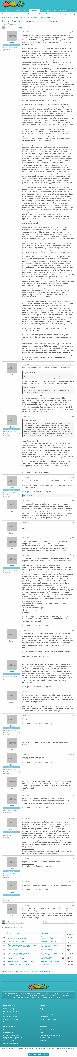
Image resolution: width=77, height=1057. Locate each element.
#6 (73, 522)
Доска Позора (46, 950)
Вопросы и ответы (9, 1014)
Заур (5, 24)
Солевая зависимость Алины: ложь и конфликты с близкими (22, 937)
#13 (72, 739)
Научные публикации (47, 1014)
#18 (72, 858)
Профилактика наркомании (12, 1038)
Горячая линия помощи (48, 1022)
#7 (73, 538)
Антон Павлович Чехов (50, 961)
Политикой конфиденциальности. (38, 1050)
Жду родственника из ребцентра (49, 945)
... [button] (11, 28)
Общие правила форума (11, 1011)
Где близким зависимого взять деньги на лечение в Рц (20, 954)
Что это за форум (9, 1009)
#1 (73, 32)
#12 (72, 715)
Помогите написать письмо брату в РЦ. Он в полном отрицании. (22, 945)
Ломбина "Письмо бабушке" (19, 964)
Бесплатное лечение (10, 1022)
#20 (72, 905)
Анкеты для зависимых (11, 1019)
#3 (73, 416)
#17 (72, 819)
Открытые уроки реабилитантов (47, 937)
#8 (73, 555)
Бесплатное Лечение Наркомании (42, 14)
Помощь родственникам (11, 1016)
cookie (64, 1048)
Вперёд (19, 28)
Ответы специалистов (11, 1035)
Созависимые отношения (46, 958)
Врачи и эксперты (9, 1032)
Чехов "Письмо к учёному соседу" (21, 961)
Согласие (43, 1040)
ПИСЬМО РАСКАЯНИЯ (16, 942)
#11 (72, 691)
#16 (72, 795)
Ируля (11, 829)
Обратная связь (45, 1038)
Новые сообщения (8, 14)
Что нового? (46, 10)
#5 (73, 501)
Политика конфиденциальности (51, 1035)
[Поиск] (73, 10)
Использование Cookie (47, 1030)
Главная (7, 10)
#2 (73, 364)
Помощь (42, 1032)
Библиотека (45, 964)
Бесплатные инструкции (48, 1019)
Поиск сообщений (23, 14)
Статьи (42, 1011)
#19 (72, 882)
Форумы (34, 10)
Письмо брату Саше (16, 958)
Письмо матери (14, 950)
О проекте (6, 1030)
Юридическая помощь (11, 1043)
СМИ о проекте (8, 1040)
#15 (72, 778)
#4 (73, 477)
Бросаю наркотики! (48, 942)
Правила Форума (19, 10)
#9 (73, 630)
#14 (72, 754)
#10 (72, 661)
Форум (42, 1009)
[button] (27, 10)
